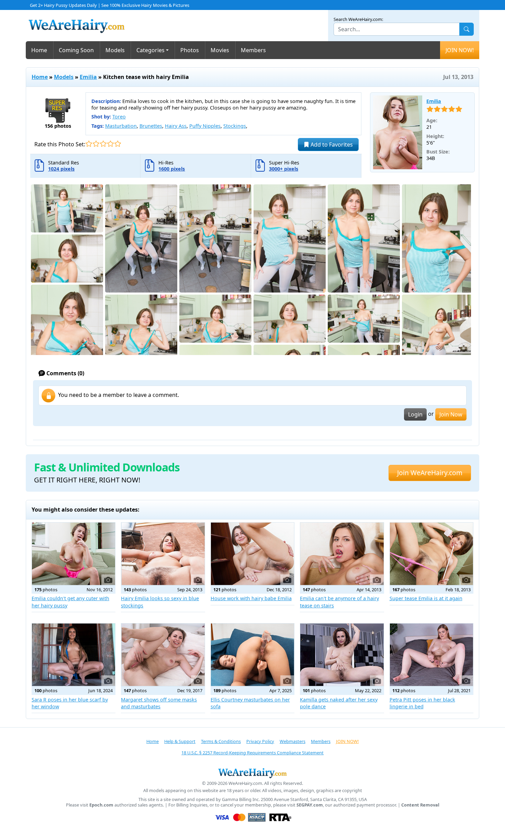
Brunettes (150, 126)
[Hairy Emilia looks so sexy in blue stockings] (163, 553)
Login (415, 414)
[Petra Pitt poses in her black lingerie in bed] (431, 654)
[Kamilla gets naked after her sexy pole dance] (342, 654)
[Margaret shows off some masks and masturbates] (163, 654)
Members (253, 50)
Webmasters (292, 741)
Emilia (88, 77)
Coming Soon (76, 50)
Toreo (119, 116)
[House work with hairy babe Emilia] (252, 553)
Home (39, 50)
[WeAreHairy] (252, 772)
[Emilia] (398, 132)
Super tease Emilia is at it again (426, 598)
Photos (189, 50)
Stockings (234, 126)
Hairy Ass (176, 126)
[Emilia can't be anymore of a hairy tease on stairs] (342, 553)
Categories (150, 50)
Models (115, 50)
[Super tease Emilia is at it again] (431, 553)
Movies (220, 50)
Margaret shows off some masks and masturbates (159, 703)
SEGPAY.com (309, 805)
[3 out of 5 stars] (103, 143)
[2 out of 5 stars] (96, 143)
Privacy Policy (260, 741)
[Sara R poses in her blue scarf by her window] (73, 654)
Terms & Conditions (221, 741)
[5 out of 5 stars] (117, 143)
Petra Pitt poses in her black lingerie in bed (422, 703)
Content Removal (420, 805)
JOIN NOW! (460, 50)
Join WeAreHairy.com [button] (429, 472)
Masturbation (121, 126)
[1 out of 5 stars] (88, 143)
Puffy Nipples (205, 126)
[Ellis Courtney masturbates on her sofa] (252, 654)
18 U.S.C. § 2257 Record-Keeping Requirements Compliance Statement (252, 753)
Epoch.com (101, 805)
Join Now (450, 414)
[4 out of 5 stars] (110, 143)
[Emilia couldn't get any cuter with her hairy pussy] (73, 553)
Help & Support (179, 741)
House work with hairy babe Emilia (251, 598)
